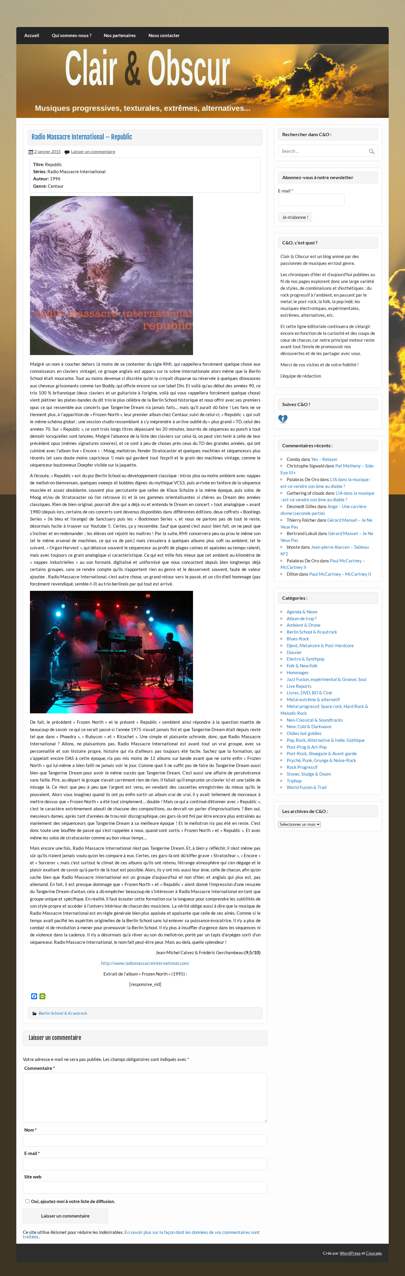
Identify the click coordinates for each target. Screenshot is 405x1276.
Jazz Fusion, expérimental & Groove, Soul (326, 679)
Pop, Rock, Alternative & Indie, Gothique (326, 740)
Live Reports (299, 686)
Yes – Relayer (324, 459)
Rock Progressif (302, 767)
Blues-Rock (298, 638)
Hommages (298, 672)
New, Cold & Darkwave (309, 726)
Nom (30, 1130)
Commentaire (39, 1068)
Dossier (294, 652)
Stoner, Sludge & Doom (309, 774)
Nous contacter (164, 35)
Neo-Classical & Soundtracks (315, 720)
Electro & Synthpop (305, 658)
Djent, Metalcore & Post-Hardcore (320, 645)
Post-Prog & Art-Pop (307, 747)
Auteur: (41, 178)
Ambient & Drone (304, 625)
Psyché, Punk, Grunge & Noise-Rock (321, 760)
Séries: (40, 171)
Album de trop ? (302, 618)
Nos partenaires (120, 35)
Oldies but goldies (304, 733)
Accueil (31, 35)
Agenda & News (302, 611)
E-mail (32, 1153)
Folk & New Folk (302, 665)
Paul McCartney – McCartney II (340, 574)
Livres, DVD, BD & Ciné (309, 692)
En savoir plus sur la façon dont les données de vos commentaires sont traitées (141, 1234)
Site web (33, 1177)
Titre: (38, 164)
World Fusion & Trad (306, 787)
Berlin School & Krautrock (63, 1013)
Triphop (294, 780)
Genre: (40, 186)
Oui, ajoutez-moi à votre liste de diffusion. (72, 1201)
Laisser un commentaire (93, 151)
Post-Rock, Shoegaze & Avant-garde (322, 753)
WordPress (350, 1253)
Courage (374, 1253)
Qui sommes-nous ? (71, 35)
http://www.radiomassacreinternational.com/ (145, 963)
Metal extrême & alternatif (313, 699)
